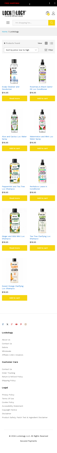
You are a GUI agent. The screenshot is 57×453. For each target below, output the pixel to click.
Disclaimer (6, 413)
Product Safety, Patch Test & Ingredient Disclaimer (25, 417)
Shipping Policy (9, 380)
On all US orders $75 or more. (26, 3)
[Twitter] (7, 324)
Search (51, 22)
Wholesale (6, 351)
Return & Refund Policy (12, 377)
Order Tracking (8, 373)
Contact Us (7, 344)
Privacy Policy (8, 395)
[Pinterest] (21, 324)
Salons (5, 347)
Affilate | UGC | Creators (12, 355)
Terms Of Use (8, 398)
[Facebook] (3, 324)
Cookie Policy (8, 402)
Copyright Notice (9, 410)
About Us (6, 340)
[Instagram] (25, 324)
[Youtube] (16, 324)
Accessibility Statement (12, 406)
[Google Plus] (12, 324)
